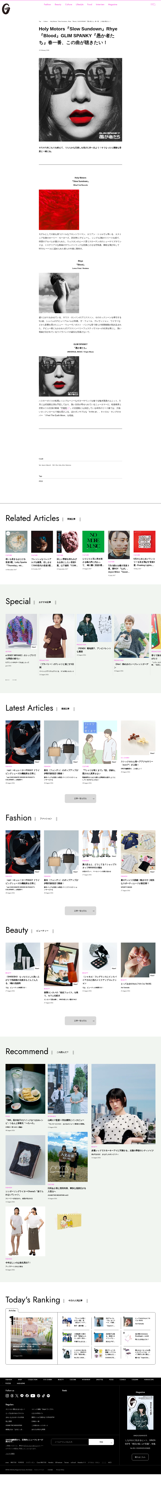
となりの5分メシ (37, 1413)
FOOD (111, 1379)
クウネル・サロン (94, 1462)
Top (40, 21)
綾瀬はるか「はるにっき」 (15, 1429)
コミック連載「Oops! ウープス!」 (43, 1409)
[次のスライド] (11, 679)
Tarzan (66, 1462)
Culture (46, 21)
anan (7, 1462)
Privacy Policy (60, 1470)
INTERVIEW (86, 1379)
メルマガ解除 (10, 1453)
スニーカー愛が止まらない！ (15, 1409)
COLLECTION (32, 1379)
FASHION (9, 1379)
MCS (109, 1462)
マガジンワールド (39, 1470)
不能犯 (64, 408)
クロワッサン (30, 1462)
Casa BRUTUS (41, 1462)
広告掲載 (50, 1470)
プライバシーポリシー (31, 1446)
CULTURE (73, 1379)
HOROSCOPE (149, 1379)
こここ (104, 1462)
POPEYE (21, 1462)
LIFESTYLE (99, 1379)
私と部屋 (9, 1421)
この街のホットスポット (40, 1425)
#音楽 (41, 481)
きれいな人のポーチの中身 (15, 1417)
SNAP (20, 1379)
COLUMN (135, 1379)
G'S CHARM (47, 1379)
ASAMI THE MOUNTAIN (14, 1425)
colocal (73, 1462)
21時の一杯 (35, 1421)
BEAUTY (61, 1379)
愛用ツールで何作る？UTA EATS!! (43, 1417)
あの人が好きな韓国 (38, 1429)
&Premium (58, 1462)
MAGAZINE (21, 1383)
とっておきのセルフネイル (15, 1413)
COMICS (123, 1379)
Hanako (50, 1462)
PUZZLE (8, 1383)
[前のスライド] (7, 679)
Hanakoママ (82, 1462)
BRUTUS (13, 1462)
